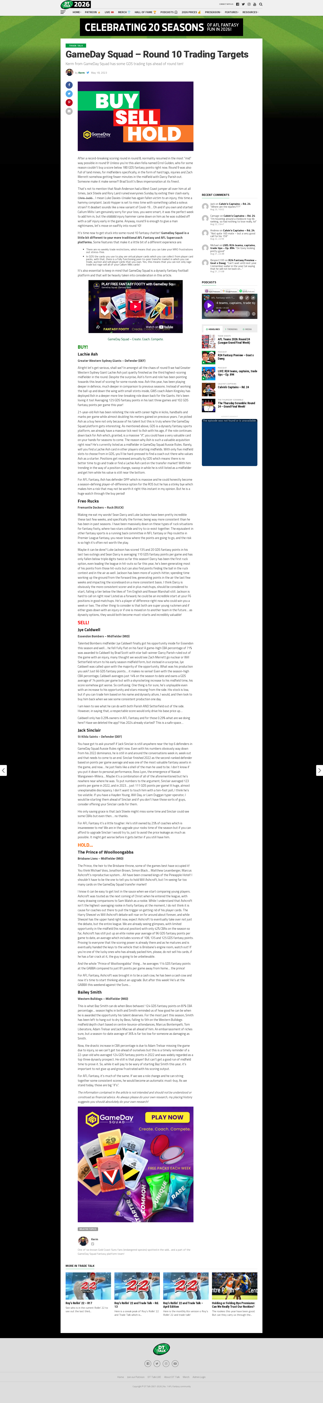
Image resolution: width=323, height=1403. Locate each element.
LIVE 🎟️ (109, 12)
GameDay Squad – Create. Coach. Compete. (136, 339)
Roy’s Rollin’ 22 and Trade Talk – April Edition (183, 1305)
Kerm (81, 73)
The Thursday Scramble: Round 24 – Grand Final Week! (236, 404)
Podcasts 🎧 (169, 12)
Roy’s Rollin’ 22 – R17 (79, 1303)
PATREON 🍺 (93, 12)
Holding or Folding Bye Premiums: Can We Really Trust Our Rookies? (233, 1305)
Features (231, 12)
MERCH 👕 (124, 12)
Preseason (212, 12)
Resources (250, 12)
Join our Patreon (136, 1377)
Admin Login (199, 1377)
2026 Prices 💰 (191, 12)
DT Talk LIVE (154, 1377)
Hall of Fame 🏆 (145, 12)
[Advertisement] (227, 137)
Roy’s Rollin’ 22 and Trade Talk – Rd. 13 (136, 1305)
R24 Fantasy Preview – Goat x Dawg (236, 356)
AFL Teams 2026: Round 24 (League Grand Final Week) (234, 340)
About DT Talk (172, 1377)
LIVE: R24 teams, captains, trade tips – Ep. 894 (232, 246)
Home (76, 12)
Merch (186, 1377)
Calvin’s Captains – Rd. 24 (234, 204)
